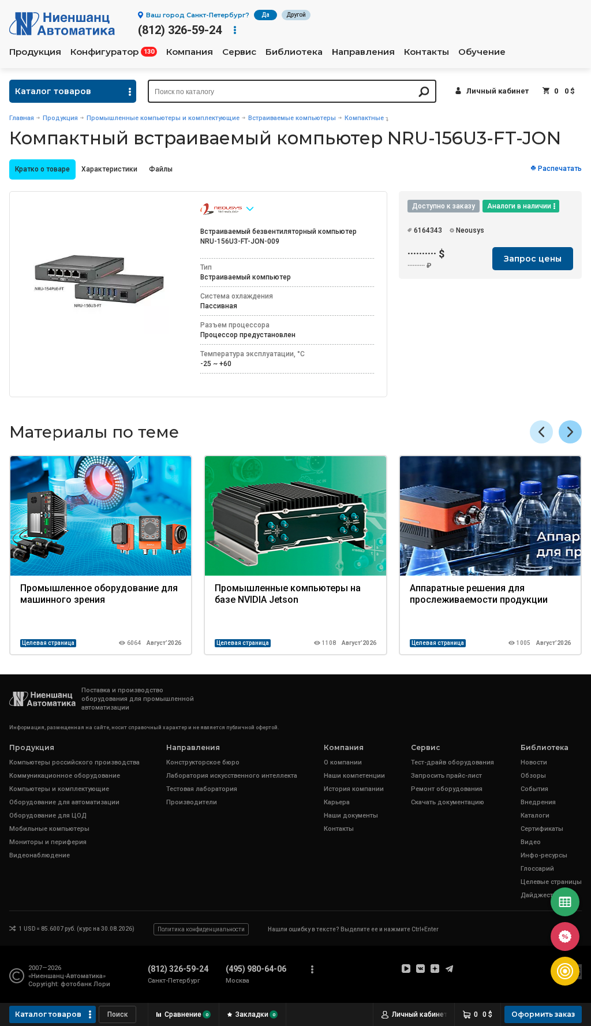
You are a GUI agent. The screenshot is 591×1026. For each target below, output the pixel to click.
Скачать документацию (447, 802)
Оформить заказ (543, 1014)
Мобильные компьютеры (49, 829)
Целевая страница (48, 643)
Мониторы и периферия (48, 842)
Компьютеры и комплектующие (59, 789)
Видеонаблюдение (39, 855)
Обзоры (533, 775)
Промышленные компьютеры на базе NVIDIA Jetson (288, 594)
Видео (531, 842)
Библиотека (294, 52)
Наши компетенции (354, 775)
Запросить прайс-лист (446, 775)
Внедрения (538, 802)
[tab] (42, 169)
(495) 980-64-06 (256, 968)
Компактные (364, 118)
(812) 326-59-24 (180, 30)
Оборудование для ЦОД (48, 815)
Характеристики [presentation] (109, 169)
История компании (354, 789)
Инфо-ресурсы (544, 855)
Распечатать (560, 169)
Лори (101, 984)
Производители (191, 802)
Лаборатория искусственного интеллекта (231, 775)
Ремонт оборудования (446, 789)
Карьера (337, 802)
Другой (296, 15)
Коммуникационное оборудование (64, 775)
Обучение (482, 52)
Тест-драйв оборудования (452, 762)
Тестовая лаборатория (201, 789)
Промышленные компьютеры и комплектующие (163, 118)
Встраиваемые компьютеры (292, 118)
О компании (343, 762)
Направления (363, 52)
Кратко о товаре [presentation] (42, 169)
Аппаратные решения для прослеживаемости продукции (479, 594)
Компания (189, 52)
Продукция (35, 52)
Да (265, 15)
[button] (570, 431)
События (534, 789)
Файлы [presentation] (161, 169)
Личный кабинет (497, 91)
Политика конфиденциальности (201, 929)
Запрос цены (533, 258)
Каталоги (535, 815)
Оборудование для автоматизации (64, 802)
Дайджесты (539, 895)
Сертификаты (542, 829)
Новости (534, 762)
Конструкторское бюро (203, 762)
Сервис (239, 52)
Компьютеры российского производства (74, 762)
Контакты (426, 52)
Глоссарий (537, 868)
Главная (21, 118)
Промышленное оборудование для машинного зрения (99, 594)
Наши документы (351, 815)
